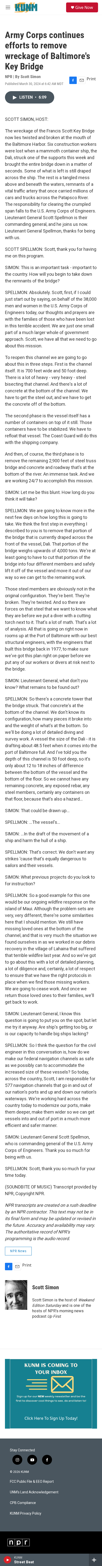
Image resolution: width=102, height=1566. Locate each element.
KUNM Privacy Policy (25, 1513)
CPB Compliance (23, 1503)
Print (91, 79)
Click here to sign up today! (51, 1418)
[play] (7, 1559)
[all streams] (95, 1560)
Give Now (84, 7)
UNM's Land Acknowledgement (34, 1492)
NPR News (18, 1251)
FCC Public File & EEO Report (32, 1481)
